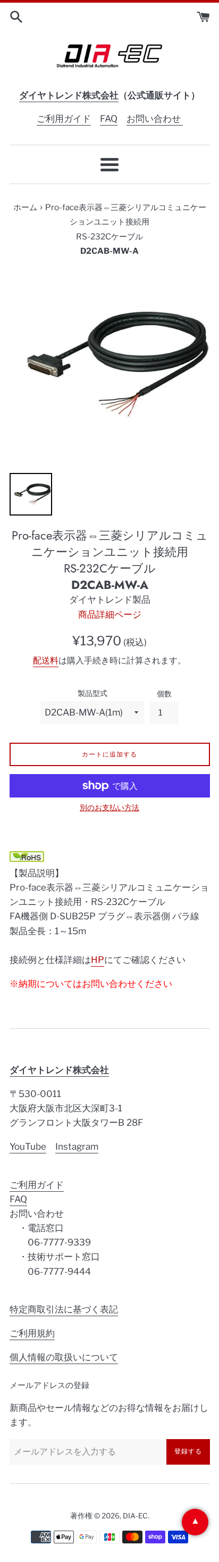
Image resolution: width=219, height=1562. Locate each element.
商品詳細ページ (109, 614)
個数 (164, 693)
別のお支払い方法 (109, 807)
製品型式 (92, 693)
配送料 (45, 660)
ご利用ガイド (64, 118)
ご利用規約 (32, 1333)
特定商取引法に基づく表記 (64, 1309)
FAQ (108, 118)
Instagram (76, 1146)
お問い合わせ (155, 118)
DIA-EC (135, 1515)
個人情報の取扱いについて (64, 1357)
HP (97, 959)
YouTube (28, 1146)
